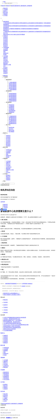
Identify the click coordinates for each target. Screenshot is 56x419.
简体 (4, 1)
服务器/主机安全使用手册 (9, 329)
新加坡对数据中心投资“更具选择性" (12, 326)
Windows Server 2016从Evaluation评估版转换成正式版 (15, 324)
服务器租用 (8, 283)
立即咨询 (3, 201)
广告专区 (5, 207)
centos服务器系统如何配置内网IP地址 (12, 323)
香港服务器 (30, 283)
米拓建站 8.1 (9, 417)
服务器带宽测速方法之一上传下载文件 (12, 320)
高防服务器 (14, 283)
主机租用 (23, 286)
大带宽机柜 (24, 283)
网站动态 (5, 206)
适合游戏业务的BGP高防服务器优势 (12, 327)
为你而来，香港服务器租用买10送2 (11, 319)
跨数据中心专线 (5, 286)
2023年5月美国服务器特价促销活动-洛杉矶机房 (14, 317)
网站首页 (5, 75)
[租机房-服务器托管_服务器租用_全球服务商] (5, 5)
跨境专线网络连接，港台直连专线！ (12, 321)
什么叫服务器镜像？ (8, 330)
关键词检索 (28, 286)
